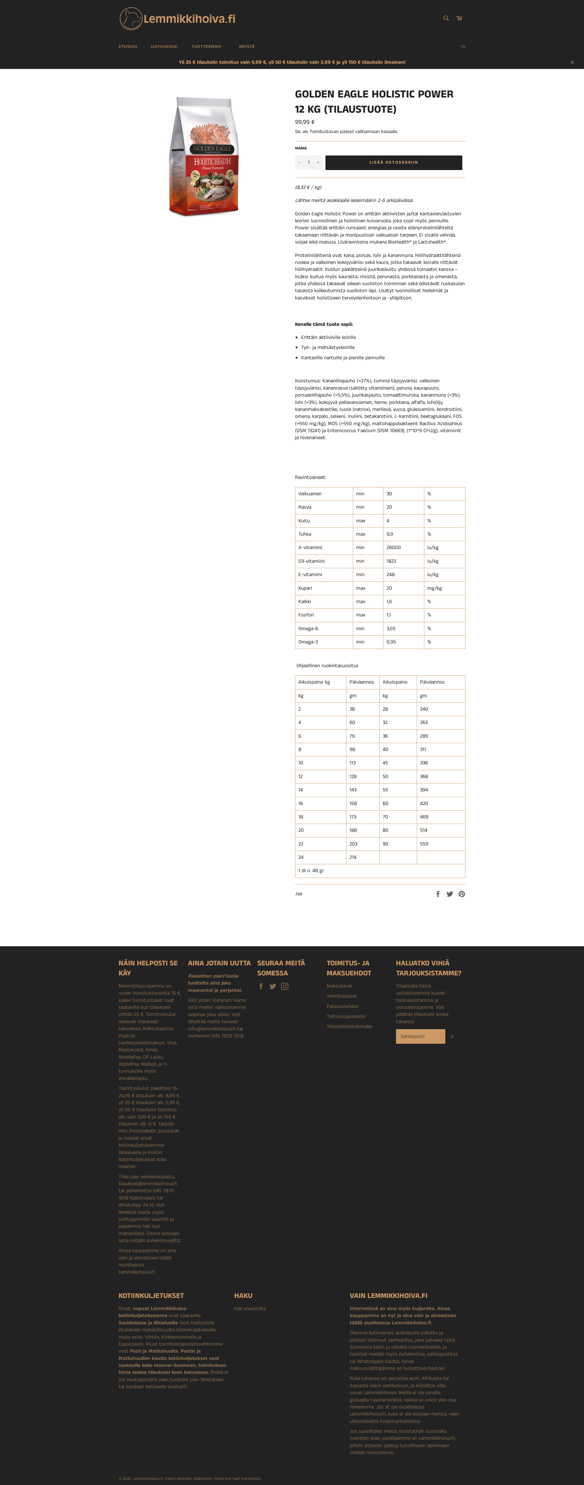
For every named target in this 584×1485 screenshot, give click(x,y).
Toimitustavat (342, 996)
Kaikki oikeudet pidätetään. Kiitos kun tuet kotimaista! (213, 1479)
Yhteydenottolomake (349, 1026)
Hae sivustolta (250, 1308)
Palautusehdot (343, 1006)
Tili (463, 47)
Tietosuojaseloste (346, 1016)
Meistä (247, 46)
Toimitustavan (324, 131)
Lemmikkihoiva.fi (148, 1479)
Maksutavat (339, 986)
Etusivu (128, 46)
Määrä (301, 148)
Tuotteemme (207, 46)
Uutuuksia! (164, 46)
